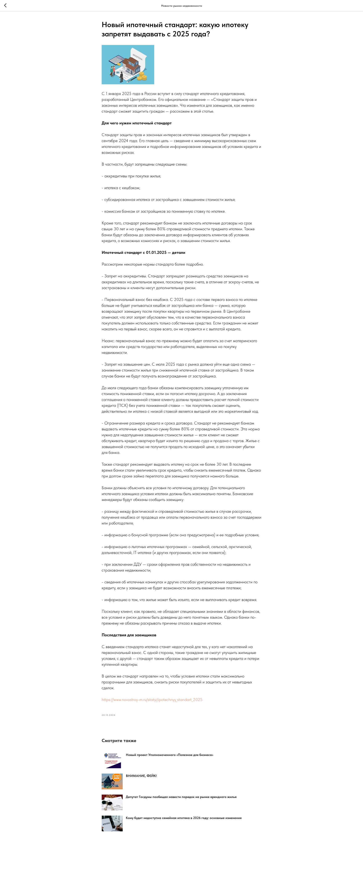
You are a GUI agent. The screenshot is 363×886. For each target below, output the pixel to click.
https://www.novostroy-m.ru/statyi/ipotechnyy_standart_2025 (152, 699)
